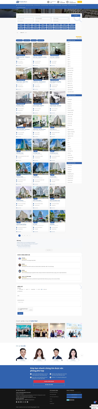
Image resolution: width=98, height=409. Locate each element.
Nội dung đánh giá (20, 300)
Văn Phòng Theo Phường (29, 5)
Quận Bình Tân (35, 28)
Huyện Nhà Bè (64, 28)
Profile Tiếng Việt (74, 394)
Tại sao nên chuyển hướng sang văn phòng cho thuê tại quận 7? (27, 243)
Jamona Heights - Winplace (38, 105)
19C (68, 97)
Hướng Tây (69, 167)
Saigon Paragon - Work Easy (55, 105)
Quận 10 (28, 26)
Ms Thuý (39, 359)
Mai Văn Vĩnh (70, 125)
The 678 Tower (36, 176)
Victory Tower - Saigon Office (22, 81)
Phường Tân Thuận (40, 40)
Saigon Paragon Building (21, 224)
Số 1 (68, 140)
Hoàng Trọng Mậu (71, 110)
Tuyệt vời (45, 289)
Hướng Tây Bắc (70, 180)
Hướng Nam (70, 169)
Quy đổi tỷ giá (52, 403)
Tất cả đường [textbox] (61, 18)
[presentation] (81, 331)
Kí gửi (80, 1)
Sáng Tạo (69, 138)
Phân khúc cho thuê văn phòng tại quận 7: (24, 245)
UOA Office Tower (19, 153)
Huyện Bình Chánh (72, 28)
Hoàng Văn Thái (70, 112)
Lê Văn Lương (70, 118)
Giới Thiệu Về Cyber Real (53, 392)
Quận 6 (57, 24)
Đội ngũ (21, 346)
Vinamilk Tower (53, 176)
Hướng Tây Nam (70, 178)
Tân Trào (69, 153)
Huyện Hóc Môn (57, 28)
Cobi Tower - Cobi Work (54, 57)
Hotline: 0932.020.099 (49, 381)
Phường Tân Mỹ (33, 40)
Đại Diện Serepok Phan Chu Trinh (24, 337)
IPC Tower (35, 224)
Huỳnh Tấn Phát (70, 114)
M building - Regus (20, 105)
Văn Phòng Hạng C (65, 5)
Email (18, 295)
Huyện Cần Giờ (50, 28)
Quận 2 (28, 24)
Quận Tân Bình (64, 26)
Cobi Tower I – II (53, 129)
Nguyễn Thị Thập (70, 133)
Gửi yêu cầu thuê (49, 384)
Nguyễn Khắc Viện (71, 129)
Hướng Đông (70, 165)
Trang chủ (22, 32)
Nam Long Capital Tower (55, 200)
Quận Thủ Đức (28, 28)
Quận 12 (43, 26)
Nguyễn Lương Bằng (71, 131)
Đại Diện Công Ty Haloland (74, 337)
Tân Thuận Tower (36, 153)
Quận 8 (72, 24)
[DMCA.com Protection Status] (70, 399)
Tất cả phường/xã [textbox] (43, 18)
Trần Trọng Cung (70, 157)
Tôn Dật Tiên (70, 155)
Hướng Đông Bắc (70, 175)
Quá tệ (27, 289)
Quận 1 (21, 24)
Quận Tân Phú (72, 26)
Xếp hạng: (19, 288)
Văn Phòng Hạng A (52, 5)
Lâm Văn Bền (70, 116)
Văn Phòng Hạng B (58, 5)
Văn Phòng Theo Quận (21, 5)
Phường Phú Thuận (26, 40)
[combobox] (26, 18)
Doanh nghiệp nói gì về (26, 321)
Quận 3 (36, 24)
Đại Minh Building (19, 200)
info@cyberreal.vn (21, 399)
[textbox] (25, 18)
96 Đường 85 (70, 99)
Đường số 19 (70, 103)
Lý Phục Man (70, 123)
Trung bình (33, 289)
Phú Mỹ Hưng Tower (54, 153)
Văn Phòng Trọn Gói (37, 5)
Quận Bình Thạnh (57, 26)
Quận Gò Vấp (21, 28)
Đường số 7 (69, 105)
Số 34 (68, 142)
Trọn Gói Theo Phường (44, 5)
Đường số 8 (69, 108)
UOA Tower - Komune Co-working (39, 57)
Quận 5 (50, 24)
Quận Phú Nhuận (50, 26)
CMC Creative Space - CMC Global (23, 129)
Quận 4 (43, 24)
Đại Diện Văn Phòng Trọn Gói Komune (40, 337)
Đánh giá (20, 313)
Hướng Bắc (69, 171)
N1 (68, 127)
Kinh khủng (21, 289)
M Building (52, 224)
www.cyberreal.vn (31, 399)
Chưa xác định (70, 182)
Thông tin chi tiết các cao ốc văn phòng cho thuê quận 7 (26, 242)
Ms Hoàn (73, 359)
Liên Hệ (51, 401)
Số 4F (68, 144)
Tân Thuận (69, 148)
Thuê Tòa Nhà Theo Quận (72, 5)
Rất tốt (39, 289)
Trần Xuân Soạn (70, 159)
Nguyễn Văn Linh (70, 135)
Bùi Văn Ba (69, 101)
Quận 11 (35, 26)
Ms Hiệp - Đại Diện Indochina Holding (57, 337)
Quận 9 (21, 26)
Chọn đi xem (19, 65)
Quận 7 (64, 24)
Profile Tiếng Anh (74, 397)
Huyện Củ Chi (43, 28)
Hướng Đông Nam (71, 173)
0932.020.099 (94, 405)
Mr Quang (22, 359)
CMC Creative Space (37, 200)
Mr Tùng (56, 359)
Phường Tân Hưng (19, 40)
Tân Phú (69, 146)
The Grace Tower (19, 176)
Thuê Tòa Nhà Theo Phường (21, 7)
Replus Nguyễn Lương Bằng (55, 81)
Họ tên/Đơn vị (19, 291)
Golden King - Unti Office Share (39, 129)
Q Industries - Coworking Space (39, 81)
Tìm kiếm (75, 15)
